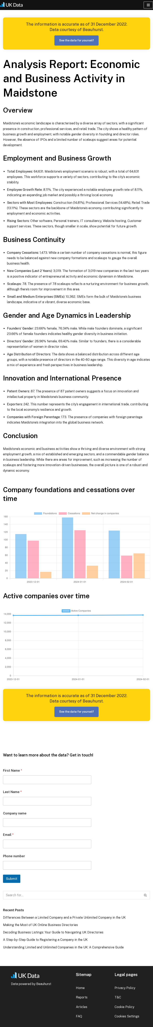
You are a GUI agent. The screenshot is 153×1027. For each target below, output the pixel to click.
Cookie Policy (124, 1007)
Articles (81, 1007)
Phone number (14, 856)
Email (8, 835)
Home (80, 988)
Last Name (12, 792)
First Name (12, 770)
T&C (118, 997)
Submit (11, 879)
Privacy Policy (125, 988)
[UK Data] (13, 5)
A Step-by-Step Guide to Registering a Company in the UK (45, 940)
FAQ (79, 1016)
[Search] (145, 895)
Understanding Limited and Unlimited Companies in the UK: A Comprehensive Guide (63, 947)
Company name (14, 813)
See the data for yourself (76, 40)
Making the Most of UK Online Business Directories (40, 925)
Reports (81, 997)
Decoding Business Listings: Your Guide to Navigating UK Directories (53, 932)
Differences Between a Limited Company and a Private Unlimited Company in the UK (64, 917)
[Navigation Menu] (148, 5)
